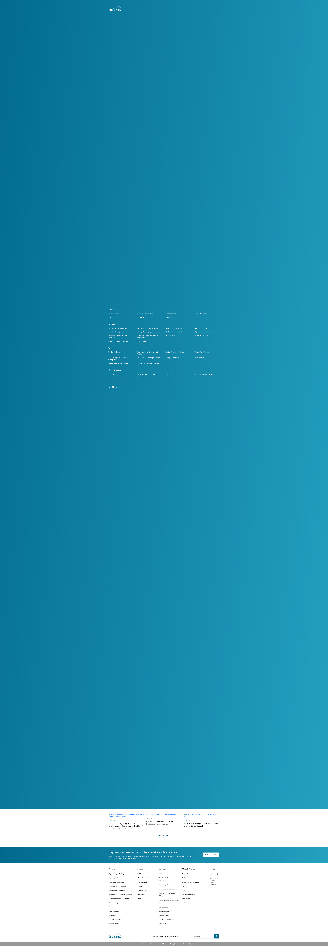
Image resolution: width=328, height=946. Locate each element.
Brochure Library (114, 352)
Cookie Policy (187, 944)
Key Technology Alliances (203, 374)
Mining (168, 317)
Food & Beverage (200, 314)
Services (111, 324)
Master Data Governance (174, 328)
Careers (168, 374)
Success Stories (199, 358)
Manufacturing (171, 314)
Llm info (162, 944)
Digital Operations (200, 328)
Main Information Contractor (118, 341)
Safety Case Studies (172, 358)
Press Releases (142, 378)
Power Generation (114, 314)
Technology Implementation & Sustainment (147, 336)
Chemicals (111, 317)
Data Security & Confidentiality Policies (148, 353)
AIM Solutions (142, 341)
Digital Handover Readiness (204, 332)
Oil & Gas (140, 317)
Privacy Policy (174, 944)
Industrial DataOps (201, 335)
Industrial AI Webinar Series (118, 363)
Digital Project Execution (174, 332)
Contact (168, 378)
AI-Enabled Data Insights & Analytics (117, 336)
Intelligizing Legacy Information (148, 332)
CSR (109, 378)
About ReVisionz (115, 370)
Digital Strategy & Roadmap (118, 328)
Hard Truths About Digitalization (148, 358)
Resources (112, 348)
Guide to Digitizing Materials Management (118, 359)
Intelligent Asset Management (147, 328)
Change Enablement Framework (148, 363)
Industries (112, 310)
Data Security (140, 944)
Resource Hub (163, 923)
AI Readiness (170, 335)
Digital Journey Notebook (175, 352)
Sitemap (152, 944)
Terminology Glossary (202, 352)
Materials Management (116, 332)
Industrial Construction (145, 314)
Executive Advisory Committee (148, 374)
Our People (112, 374)
